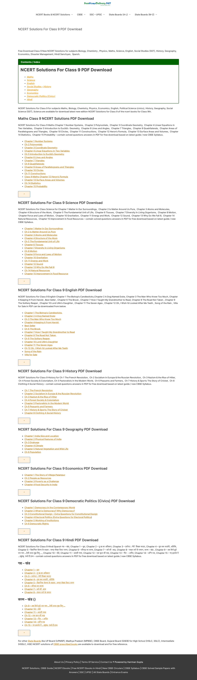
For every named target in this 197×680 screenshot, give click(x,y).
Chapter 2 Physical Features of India (43, 439)
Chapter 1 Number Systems (39, 141)
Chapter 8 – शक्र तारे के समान (38, 592)
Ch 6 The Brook (33, 329)
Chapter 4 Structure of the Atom (41, 238)
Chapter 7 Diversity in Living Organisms (45, 248)
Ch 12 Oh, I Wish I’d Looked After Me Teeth (46, 348)
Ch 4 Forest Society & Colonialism (42, 400)
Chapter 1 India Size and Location (42, 436)
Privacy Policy (73, 662)
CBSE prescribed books (65, 644)
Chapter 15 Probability (36, 186)
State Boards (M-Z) (144, 14)
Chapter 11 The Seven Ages (39, 345)
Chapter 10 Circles (34, 170)
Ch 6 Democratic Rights (37, 523)
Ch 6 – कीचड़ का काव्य (34, 585)
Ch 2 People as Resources (38, 478)
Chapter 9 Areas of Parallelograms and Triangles (49, 167)
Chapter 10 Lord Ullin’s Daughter (41, 341)
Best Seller (30, 325)
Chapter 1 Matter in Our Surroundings (44, 228)
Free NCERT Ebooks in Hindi (86, 668)
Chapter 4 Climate (34, 445)
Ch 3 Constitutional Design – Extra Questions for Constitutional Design (61, 514)
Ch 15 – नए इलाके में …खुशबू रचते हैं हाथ (41, 625)
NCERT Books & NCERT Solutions (53, 14)
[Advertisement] (98, 41)
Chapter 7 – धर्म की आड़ (35, 589)
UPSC (89, 672)
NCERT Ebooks (62, 668)
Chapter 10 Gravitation (36, 257)
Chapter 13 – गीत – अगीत (36, 618)
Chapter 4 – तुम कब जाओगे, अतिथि (39, 579)
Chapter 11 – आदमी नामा (35, 612)
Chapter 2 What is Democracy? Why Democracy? (50, 510)
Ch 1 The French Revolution (39, 390)
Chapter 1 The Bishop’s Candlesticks (43, 312)
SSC (82, 672)
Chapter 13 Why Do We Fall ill (39, 267)
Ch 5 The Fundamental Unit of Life (42, 241)
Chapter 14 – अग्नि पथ (35, 621)
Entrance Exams (119, 672)
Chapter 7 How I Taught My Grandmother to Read (50, 332)
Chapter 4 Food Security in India (41, 484)
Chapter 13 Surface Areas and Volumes (45, 180)
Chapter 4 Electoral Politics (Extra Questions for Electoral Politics (58, 517)
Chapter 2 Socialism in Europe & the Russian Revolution (53, 393)
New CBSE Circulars (113, 668)
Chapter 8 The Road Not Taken (40, 335)
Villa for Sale (31, 354)
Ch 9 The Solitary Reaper (37, 338)
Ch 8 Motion (31, 251)
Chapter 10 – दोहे (33, 609)
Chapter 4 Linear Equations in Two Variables (47, 151)
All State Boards (101, 672)
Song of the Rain (33, 351)
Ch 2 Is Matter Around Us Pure (40, 231)
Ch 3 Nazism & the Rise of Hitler (41, 396)
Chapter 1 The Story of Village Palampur (45, 475)
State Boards (34, 641)
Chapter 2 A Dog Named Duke (40, 316)
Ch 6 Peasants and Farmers (39, 406)
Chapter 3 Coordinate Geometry (41, 147)
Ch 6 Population (33, 452)
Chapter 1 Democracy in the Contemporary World (50, 507)
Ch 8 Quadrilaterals (34, 163)
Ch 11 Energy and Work (36, 260)
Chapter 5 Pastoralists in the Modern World (47, 403)
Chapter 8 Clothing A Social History (43, 413)
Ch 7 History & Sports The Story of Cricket (46, 409)
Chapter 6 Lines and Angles (39, 157)
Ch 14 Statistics (33, 183)
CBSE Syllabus (132, 668)
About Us (59, 662)
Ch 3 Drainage (32, 442)
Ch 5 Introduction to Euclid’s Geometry (44, 154)
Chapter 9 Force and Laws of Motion (43, 254)
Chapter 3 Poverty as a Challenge (42, 481)
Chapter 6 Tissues (34, 244)
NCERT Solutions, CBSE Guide (37, 668)
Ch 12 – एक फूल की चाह (35, 615)
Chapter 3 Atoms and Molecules (41, 235)
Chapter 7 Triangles (34, 160)
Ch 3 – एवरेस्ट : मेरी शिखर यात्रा (38, 576)
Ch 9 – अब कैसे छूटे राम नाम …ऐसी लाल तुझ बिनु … (45, 605)
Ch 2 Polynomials (33, 144)
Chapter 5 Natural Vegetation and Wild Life (46, 448)
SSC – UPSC (96, 14)
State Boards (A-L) (118, 14)
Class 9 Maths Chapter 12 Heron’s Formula (46, 176)
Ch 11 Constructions (35, 173)
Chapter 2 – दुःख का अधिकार (37, 573)
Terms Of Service (90, 662)
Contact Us (106, 662)
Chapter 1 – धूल (32, 569)
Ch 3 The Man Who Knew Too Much (43, 319)
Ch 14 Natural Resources (37, 270)
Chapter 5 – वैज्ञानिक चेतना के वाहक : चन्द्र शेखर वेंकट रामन (49, 582)
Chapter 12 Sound (34, 264)
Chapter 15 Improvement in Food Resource (46, 273)
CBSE (80, 14)
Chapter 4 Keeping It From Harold (42, 322)
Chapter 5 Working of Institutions (42, 520)
